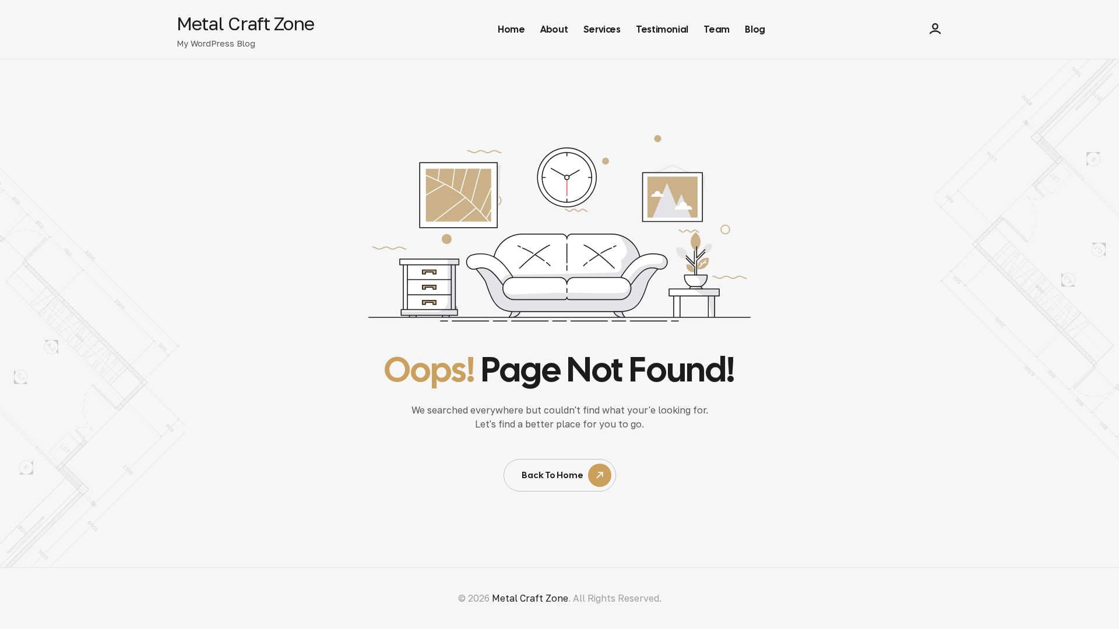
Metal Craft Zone (245, 23)
